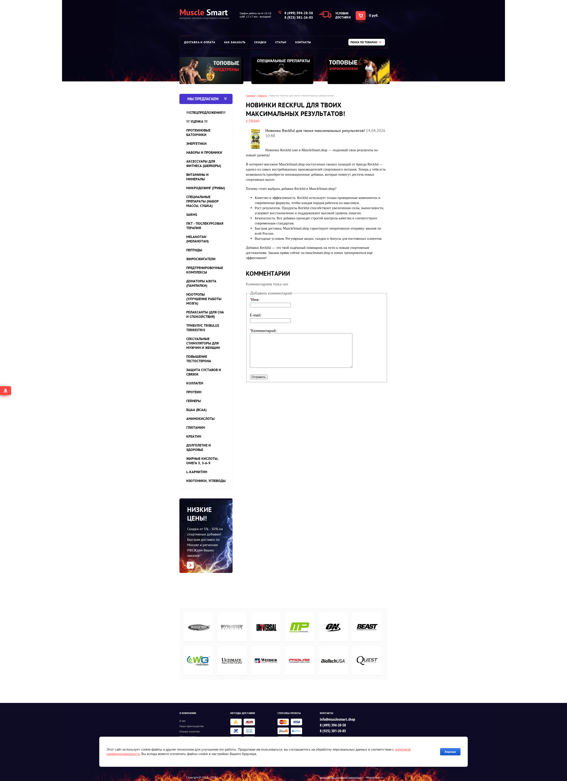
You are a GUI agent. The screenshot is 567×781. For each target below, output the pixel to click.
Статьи (280, 42)
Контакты (303, 42)
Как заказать (235, 42)
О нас (182, 720)
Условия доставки (343, 15)
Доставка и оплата (199, 42)
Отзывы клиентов (189, 731)
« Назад (253, 120)
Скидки (260, 42)
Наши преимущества (191, 726)
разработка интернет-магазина (340, 777)
